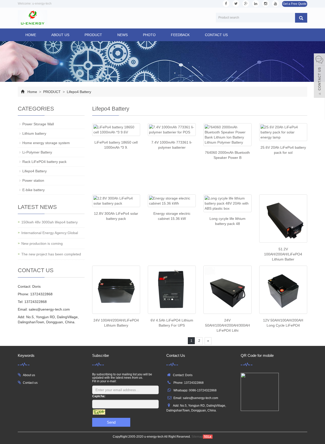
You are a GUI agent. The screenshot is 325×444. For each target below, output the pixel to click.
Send (111, 422)
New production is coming (42, 243)
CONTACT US (216, 35)
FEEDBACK (180, 35)
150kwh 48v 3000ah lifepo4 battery (49, 222)
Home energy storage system (46, 143)
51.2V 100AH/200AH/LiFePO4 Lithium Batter (283, 254)
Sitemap (197, 436)
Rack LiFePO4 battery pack (44, 162)
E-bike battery (33, 190)
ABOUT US (60, 35)
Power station (33, 180)
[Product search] (301, 18)
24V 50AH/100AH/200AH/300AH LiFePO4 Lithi (227, 325)
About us (29, 375)
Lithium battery (34, 133)
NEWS (122, 35)
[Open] (319, 76)
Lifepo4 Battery (78, 92)
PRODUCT (93, 35)
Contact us (30, 383)
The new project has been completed (51, 254)
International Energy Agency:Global (49, 233)
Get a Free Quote (294, 4)
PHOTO (149, 35)
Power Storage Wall (38, 124)
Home (30, 35)
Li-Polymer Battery (37, 152)
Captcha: (98, 396)
